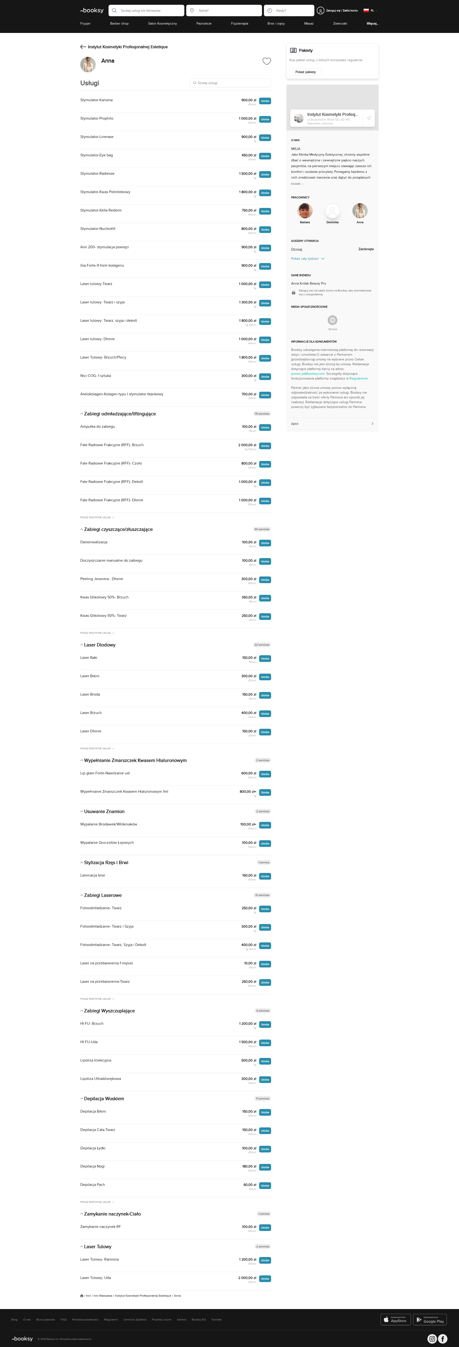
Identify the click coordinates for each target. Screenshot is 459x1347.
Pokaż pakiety (305, 71)
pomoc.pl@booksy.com (308, 373)
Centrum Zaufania (135, 1319)
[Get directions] (369, 118)
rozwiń (295, 184)
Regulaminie (359, 378)
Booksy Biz (199, 1319)
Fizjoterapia (239, 23)
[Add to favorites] (266, 61)
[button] (113, 10)
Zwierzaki (340, 23)
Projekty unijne (161, 1319)
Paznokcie (204, 23)
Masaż (309, 23)
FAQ (63, 1319)
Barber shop (119, 23)
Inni (88, 1295)
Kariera (181, 1319)
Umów (265, 101)
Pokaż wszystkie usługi (95, 517)
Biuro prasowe (45, 1319)
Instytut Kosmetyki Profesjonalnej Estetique (143, 1295)
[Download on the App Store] (396, 1319)
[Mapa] (332, 108)
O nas (27, 1319)
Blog (14, 1319)
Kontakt (217, 1319)
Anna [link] (177, 1295)
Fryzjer (85, 23)
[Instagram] (432, 1339)
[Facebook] (443, 1339)
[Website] (332, 320)
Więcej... (373, 23)
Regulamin (111, 1319)
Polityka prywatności (85, 1319)
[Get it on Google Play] (430, 1319)
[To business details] (83, 47)
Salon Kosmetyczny (162, 23)
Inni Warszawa (103, 1295)
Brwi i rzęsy (276, 23)
